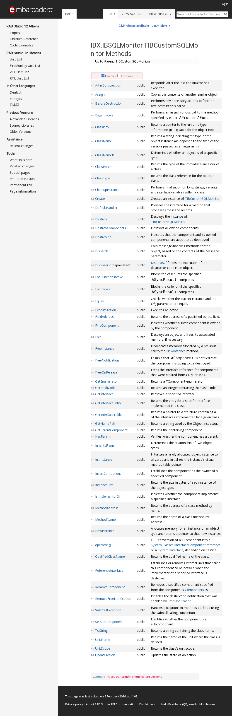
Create (100, 198)
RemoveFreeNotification (113, 598)
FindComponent (107, 325)
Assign (100, 94)
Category (99, 677)
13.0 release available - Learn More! (143, 25)
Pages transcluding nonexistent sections (134, 677)
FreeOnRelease (106, 372)
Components (194, 590)
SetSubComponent (109, 622)
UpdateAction (105, 655)
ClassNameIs (104, 155)
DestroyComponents (110, 228)
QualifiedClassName (110, 556)
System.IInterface (170, 550)
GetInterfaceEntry (108, 403)
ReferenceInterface (109, 570)
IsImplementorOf (107, 496)
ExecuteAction (105, 310)
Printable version (22, 178)
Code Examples (21, 45)
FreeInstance (104, 348)
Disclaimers (147, 704)
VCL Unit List (19, 72)
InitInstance (103, 459)
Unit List (16, 59)
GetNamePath (105, 423)
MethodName (105, 519)
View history (160, 14)
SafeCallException (108, 610)
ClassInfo (102, 127)
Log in (224, 4)
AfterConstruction (108, 85)
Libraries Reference (24, 39)
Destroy (101, 219)
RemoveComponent (110, 587)
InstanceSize (104, 485)
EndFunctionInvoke (109, 277)
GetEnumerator (106, 381)
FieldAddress (104, 316)
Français (16, 98)
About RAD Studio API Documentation (111, 704)
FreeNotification (107, 360)
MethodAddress (106, 508)
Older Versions (20, 131)
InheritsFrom (104, 445)
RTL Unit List (19, 78)
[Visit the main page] (31, 10)
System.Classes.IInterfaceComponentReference (186, 545)
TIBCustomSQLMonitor (202, 198)
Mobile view (207, 704)
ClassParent (104, 166)
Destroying (103, 237)
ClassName (103, 141)
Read (110, 14)
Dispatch (101, 251)
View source (132, 14)
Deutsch (16, 92)
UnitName (102, 639)
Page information (23, 191)
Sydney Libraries (22, 125)
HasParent (103, 436)
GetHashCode (105, 388)
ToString (101, 630)
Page (69, 14)
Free (98, 337)
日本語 (14, 105)
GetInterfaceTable (108, 414)
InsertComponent (108, 473)
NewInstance (176, 351)
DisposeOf (103, 265)
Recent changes (22, 146)
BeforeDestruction (109, 103)
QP (185, 704)
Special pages (20, 172)
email (192, 704)
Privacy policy (74, 704)
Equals (100, 301)
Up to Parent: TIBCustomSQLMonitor (122, 61)
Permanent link (21, 185)
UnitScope (102, 648)
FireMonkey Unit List (25, 65)
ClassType (102, 178)
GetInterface (104, 394)
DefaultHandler (106, 207)
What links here (21, 160)
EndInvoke (102, 289)
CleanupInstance (107, 190)
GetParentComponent (111, 430)
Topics (15, 33)
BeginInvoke (104, 115)
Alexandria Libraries (24, 119)
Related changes (22, 166)
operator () (103, 545)
